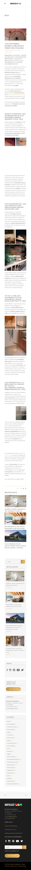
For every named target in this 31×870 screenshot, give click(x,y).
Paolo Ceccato (22, 866)
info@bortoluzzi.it (13, 708)
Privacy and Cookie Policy (11, 826)
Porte (8, 748)
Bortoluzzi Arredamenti (12, 783)
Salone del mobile (11, 756)
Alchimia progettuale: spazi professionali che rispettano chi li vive (15, 650)
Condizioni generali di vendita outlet (13, 833)
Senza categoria (10, 724)
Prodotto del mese (11, 743)
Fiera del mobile (10, 729)
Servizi (8, 775)
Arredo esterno (10, 781)
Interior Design (17, 50)
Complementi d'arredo (9, 50)
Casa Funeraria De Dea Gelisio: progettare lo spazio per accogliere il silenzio (14, 627)
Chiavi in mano (10, 737)
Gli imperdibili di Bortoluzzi (13, 759)
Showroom (9, 751)
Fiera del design (10, 746)
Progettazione (10, 770)
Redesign (9, 778)
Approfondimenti (11, 764)
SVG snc (16, 866)
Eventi (8, 721)
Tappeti (8, 754)
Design (8, 740)
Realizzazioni (10, 773)
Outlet (8, 732)
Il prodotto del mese (11, 727)
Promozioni (9, 735)
